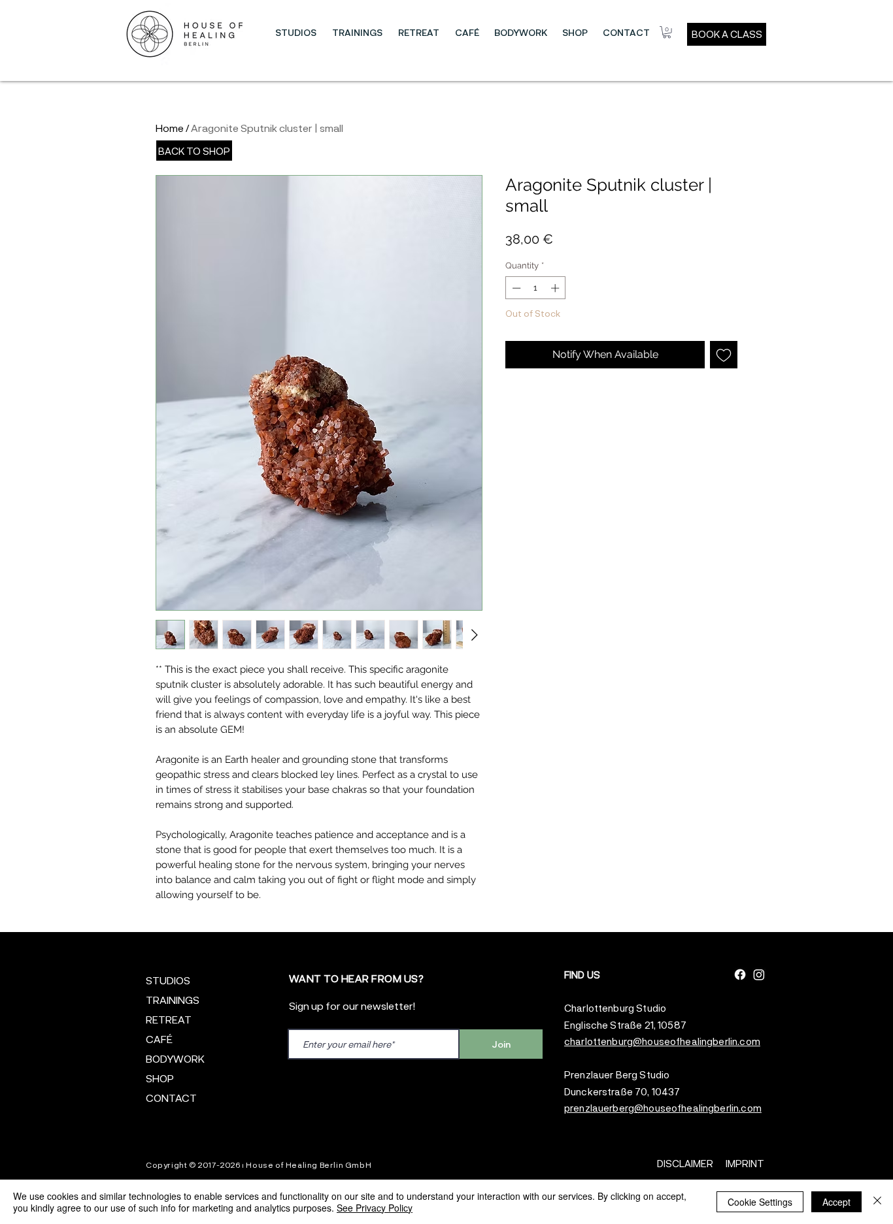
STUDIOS (168, 980)
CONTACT (171, 1097)
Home (170, 127)
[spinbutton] (535, 288)
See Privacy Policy (375, 1207)
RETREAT (169, 1019)
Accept (836, 1201)
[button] (295, 32)
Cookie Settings (760, 1201)
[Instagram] (759, 974)
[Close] (877, 1202)
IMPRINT (745, 1163)
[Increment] (556, 288)
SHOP (160, 1078)
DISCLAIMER (685, 1163)
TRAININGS (172, 999)
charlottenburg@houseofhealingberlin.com (662, 1041)
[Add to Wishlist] (723, 354)
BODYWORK (175, 1058)
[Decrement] (515, 288)
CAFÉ (159, 1039)
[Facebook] (740, 974)
